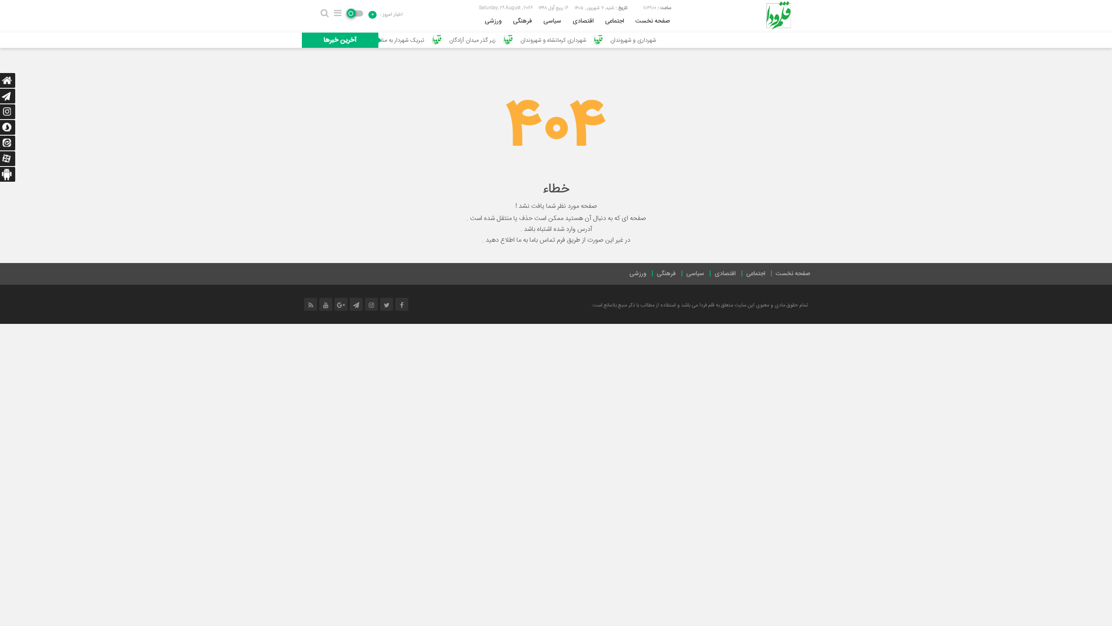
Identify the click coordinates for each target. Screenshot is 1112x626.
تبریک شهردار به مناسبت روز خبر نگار (402, 40)
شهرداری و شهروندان (652, 40)
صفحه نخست (652, 21)
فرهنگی (522, 21)
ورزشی (493, 21)
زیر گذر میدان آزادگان (491, 40)
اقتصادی (583, 21)
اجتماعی (614, 21)
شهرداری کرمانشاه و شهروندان (572, 40)
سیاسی (552, 21)
